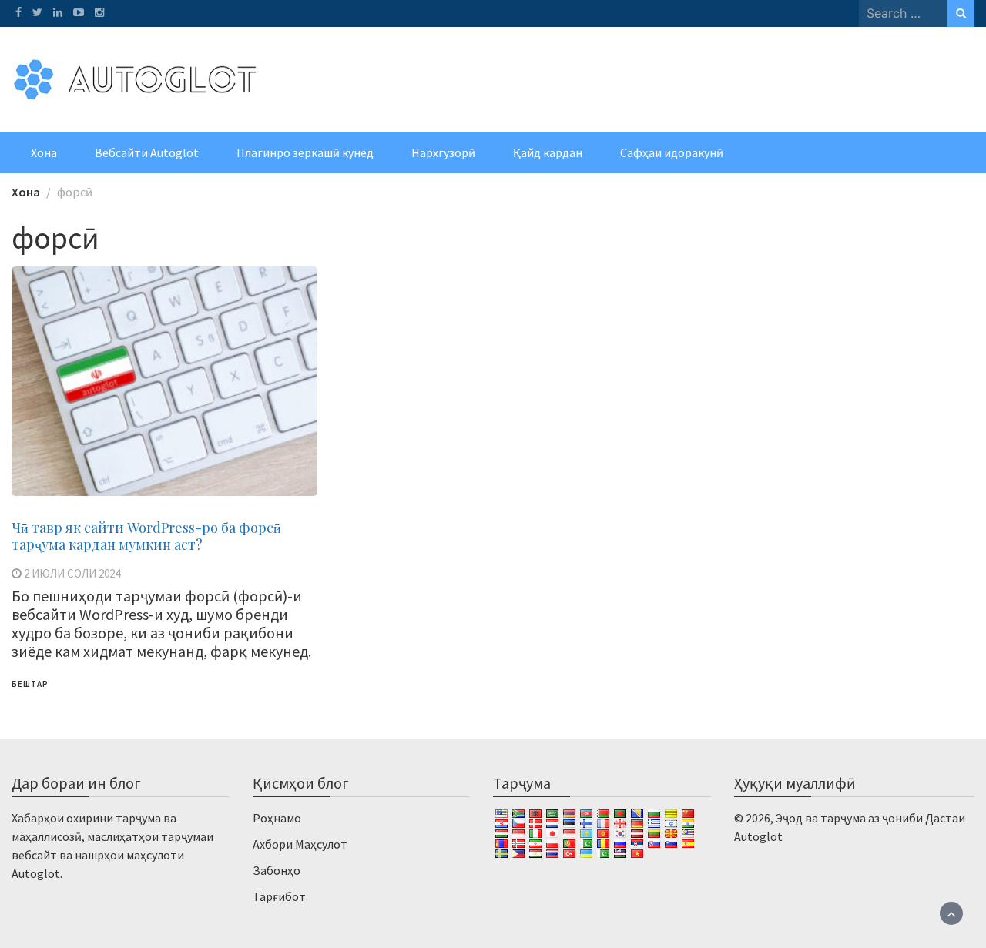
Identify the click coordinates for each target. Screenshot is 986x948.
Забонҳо (276, 870)
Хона (44, 152)
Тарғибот (279, 896)
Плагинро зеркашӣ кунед (305, 152)
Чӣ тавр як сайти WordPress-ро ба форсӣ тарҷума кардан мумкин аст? (146, 536)
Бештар (30, 683)
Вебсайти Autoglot (147, 152)
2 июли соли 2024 (72, 573)
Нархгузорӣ (443, 152)
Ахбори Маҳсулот (300, 844)
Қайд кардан (547, 152)
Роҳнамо (277, 818)
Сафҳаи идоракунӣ (671, 152)
